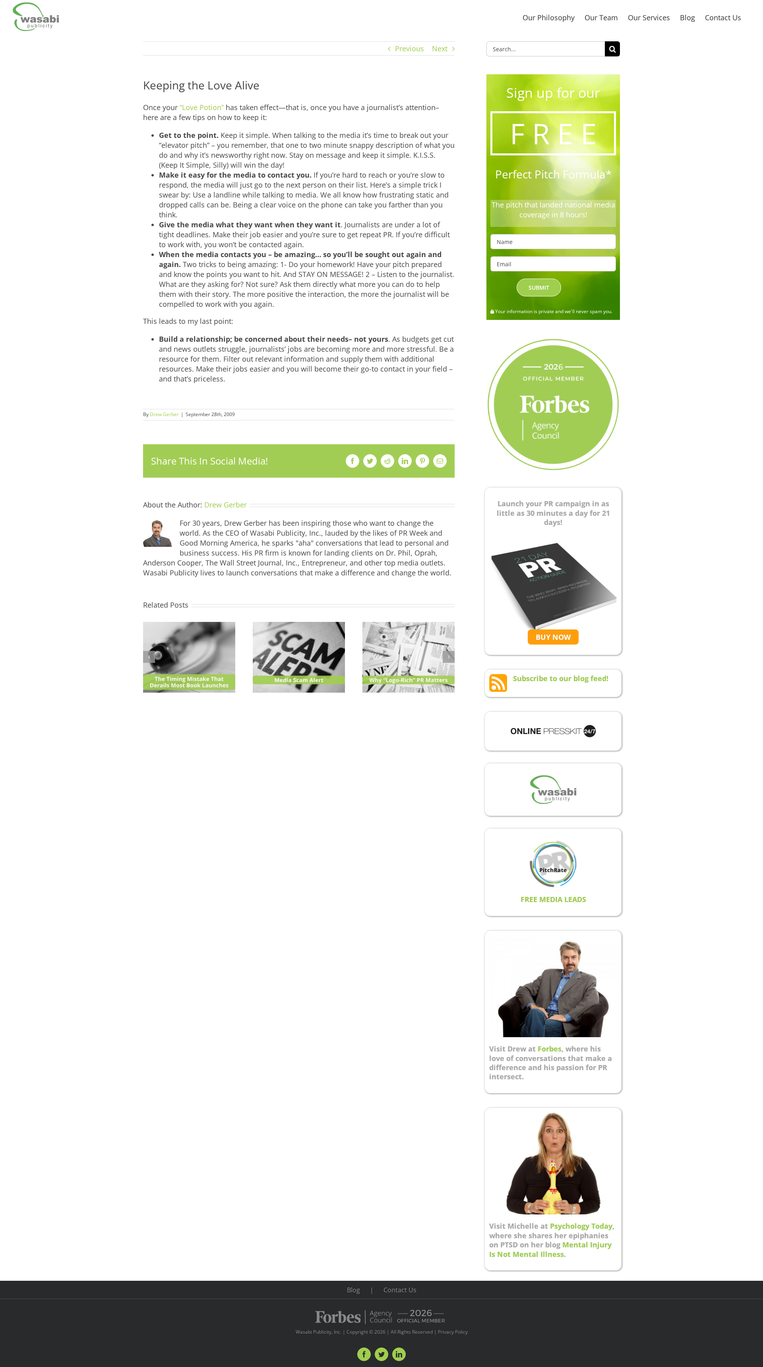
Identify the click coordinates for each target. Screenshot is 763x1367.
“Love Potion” (203, 107)
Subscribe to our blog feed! (560, 678)
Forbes (550, 1048)
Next (439, 48)
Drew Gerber (164, 414)
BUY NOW (553, 637)
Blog (353, 1290)
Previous (409, 48)
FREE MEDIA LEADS (553, 899)
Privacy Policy (453, 1331)
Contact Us (399, 1290)
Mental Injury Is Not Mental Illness (550, 1249)
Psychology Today (581, 1226)
